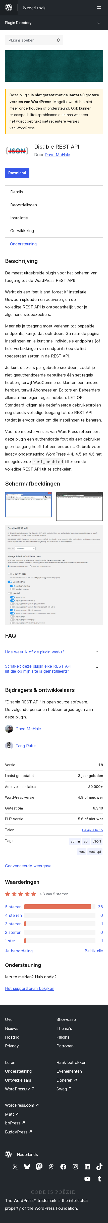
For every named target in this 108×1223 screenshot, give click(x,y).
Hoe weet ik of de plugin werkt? (34, 652)
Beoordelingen (23, 204)
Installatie (19, 217)
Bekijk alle (94, 950)
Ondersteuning (23, 243)
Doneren (67, 1080)
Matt (12, 1114)
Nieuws (11, 1028)
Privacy (12, 1045)
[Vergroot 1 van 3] (45, 498)
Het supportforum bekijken (29, 988)
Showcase (66, 1019)
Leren (10, 1062)
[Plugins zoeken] (58, 40)
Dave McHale (57, 154)
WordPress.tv (20, 1088)
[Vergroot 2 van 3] (96, 498)
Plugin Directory (18, 23)
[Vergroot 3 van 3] (96, 531)
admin (75, 841)
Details (16, 191)
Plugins (63, 1037)
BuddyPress (18, 1131)
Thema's (64, 1028)
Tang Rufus (26, 745)
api (86, 841)
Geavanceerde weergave (28, 865)
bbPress (15, 1122)
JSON (96, 841)
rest (82, 852)
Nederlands (27, 1154)
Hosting (12, 1037)
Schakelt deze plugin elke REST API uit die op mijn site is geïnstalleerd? (38, 668)
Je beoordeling (19, 950)
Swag (64, 1088)
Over (9, 1019)
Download (17, 173)
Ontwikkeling (22, 230)
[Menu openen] (100, 7)
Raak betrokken (71, 1062)
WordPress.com (22, 1105)
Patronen (65, 1045)
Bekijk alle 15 (92, 830)
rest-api (95, 852)
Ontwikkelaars (18, 1080)
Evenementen (69, 1071)
